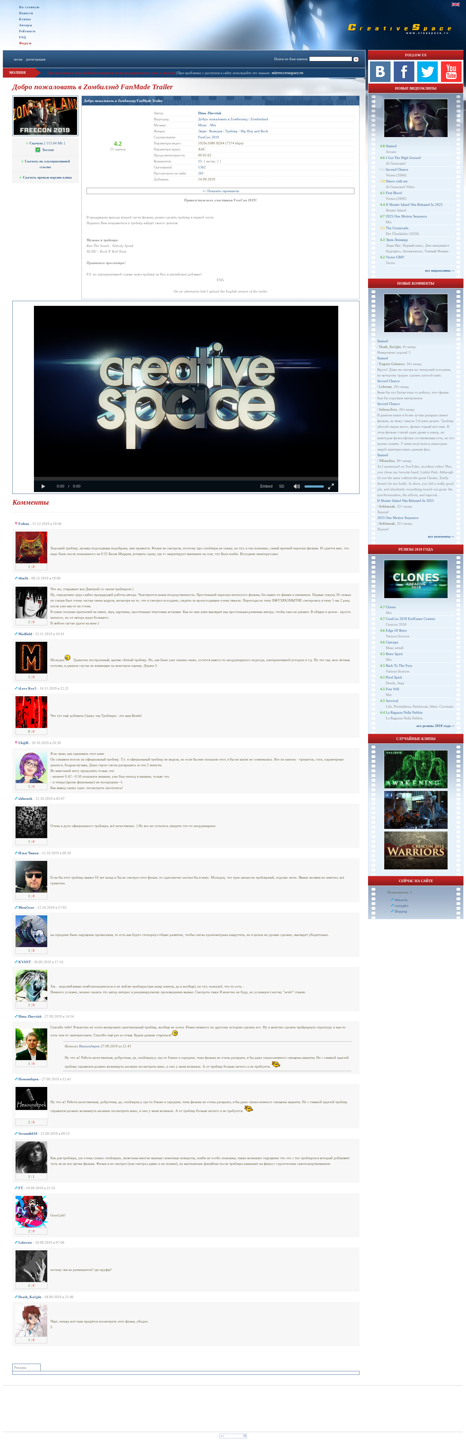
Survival (392, 701)
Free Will (392, 689)
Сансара (392, 642)
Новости (26, 13)
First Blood (394, 193)
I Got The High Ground (403, 158)
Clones (391, 607)
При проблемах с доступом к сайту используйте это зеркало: (225, 73)
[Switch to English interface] (456, 4)
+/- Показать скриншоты (220, 191)
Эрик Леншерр (397, 240)
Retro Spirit (394, 654)
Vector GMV (395, 257)
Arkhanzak (387, 506)
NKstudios (386, 461)
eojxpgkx (402, 905)
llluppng (401, 911)
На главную (29, 7)
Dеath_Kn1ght (390, 347)
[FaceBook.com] (404, 81)
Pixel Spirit (394, 677)
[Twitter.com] (427, 81)
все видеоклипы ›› (439, 270)
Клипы (25, 19)
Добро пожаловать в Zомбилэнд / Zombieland (233, 119)
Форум (25, 43)
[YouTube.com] (451, 81)
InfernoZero (388, 409)
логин (18, 59)
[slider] (186, 479)
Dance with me (397, 181)
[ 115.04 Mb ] (47, 143)
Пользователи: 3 (399, 892)
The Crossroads (397, 228)
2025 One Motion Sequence (406, 216)
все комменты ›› (441, 536)
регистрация (35, 59)
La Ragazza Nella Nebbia (404, 712)
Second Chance (397, 169)
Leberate (385, 386)
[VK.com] (380, 81)
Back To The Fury (399, 665)
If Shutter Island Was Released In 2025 (414, 204)
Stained (391, 146)
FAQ (22, 37)
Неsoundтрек (89, 1046)
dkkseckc (401, 900)
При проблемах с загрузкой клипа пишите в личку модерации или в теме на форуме (111, 73)
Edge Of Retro (396, 630)
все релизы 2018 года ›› (435, 726)
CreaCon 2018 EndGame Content (410, 619)
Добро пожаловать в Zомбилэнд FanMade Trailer (123, 101)
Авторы (25, 25)
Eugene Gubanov (392, 364)
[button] (186, 399)
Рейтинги (27, 31)
